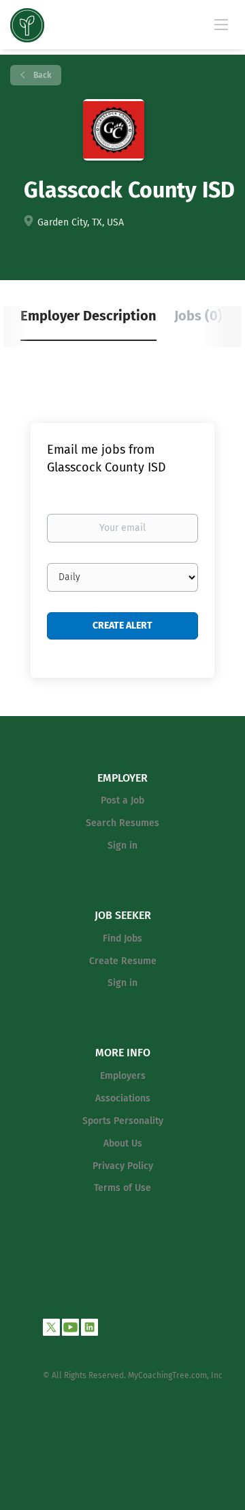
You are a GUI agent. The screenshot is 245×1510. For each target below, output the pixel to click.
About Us (122, 1143)
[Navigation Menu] (221, 24)
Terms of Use (122, 1188)
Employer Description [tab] (88, 315)
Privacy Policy (123, 1166)
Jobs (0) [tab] (198, 315)
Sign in (122, 845)
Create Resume (123, 961)
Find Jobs (122, 938)
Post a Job (122, 800)
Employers (123, 1076)
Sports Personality (122, 1121)
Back (41, 75)
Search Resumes (122, 823)
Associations (122, 1098)
